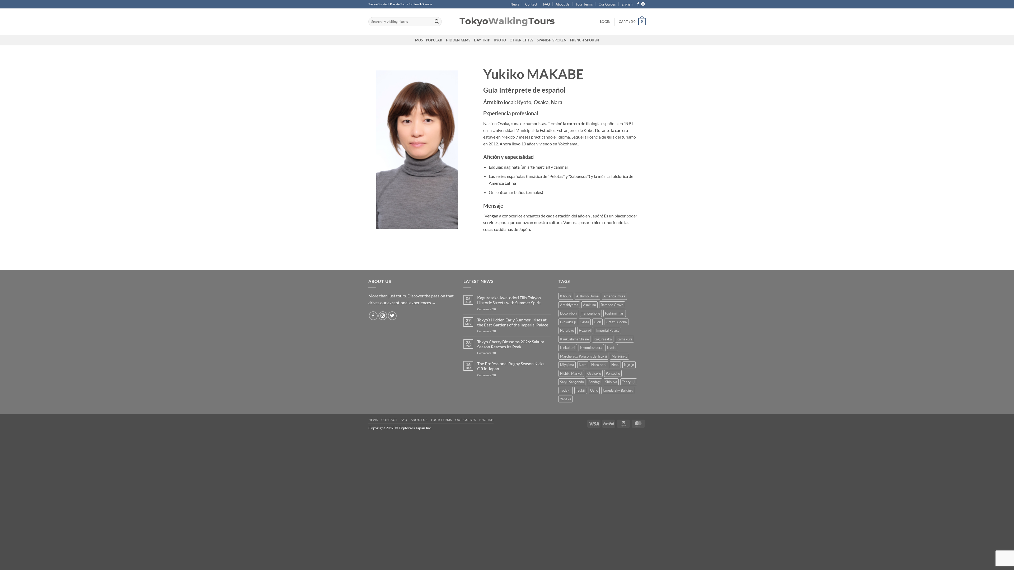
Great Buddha (616, 322)
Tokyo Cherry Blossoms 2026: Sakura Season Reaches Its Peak (510, 344)
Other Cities (521, 40)
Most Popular (428, 40)
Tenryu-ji (628, 382)
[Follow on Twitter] (392, 315)
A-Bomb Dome (587, 296)
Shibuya (611, 382)
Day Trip (482, 40)
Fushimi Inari (614, 313)
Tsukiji (580, 390)
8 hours (565, 296)
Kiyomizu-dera (591, 347)
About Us (563, 4)
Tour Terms (584, 4)
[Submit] (436, 21)
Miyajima (567, 365)
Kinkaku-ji (567, 347)
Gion (597, 322)
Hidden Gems (458, 40)
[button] (605, 21)
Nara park (599, 365)
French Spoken (584, 40)
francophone (590, 313)
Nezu (615, 365)
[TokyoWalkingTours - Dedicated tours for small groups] (507, 21)
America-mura (614, 296)
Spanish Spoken (551, 40)
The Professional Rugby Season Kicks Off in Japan (510, 366)
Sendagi (594, 382)
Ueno (594, 390)
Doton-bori (568, 313)
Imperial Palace (607, 330)
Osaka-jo (594, 373)
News (514, 4)
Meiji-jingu (619, 356)
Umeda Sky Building (618, 390)
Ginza (584, 322)
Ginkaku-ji (568, 322)
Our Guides (607, 4)
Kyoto (500, 40)
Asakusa (589, 305)
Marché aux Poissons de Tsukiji (583, 356)
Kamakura (624, 339)
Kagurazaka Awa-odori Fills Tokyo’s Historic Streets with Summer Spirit (509, 300)
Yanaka (565, 399)
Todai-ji (565, 390)
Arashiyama (569, 305)
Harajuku (567, 330)
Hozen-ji (585, 330)
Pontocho (613, 373)
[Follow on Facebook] (638, 4)
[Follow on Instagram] (643, 4)
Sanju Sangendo (572, 382)
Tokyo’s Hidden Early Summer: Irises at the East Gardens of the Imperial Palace (512, 322)
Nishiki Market (571, 373)
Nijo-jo (629, 365)
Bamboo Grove (612, 305)
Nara (582, 365)
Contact (531, 4)
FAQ (546, 4)
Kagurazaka (603, 339)
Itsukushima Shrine (574, 339)
